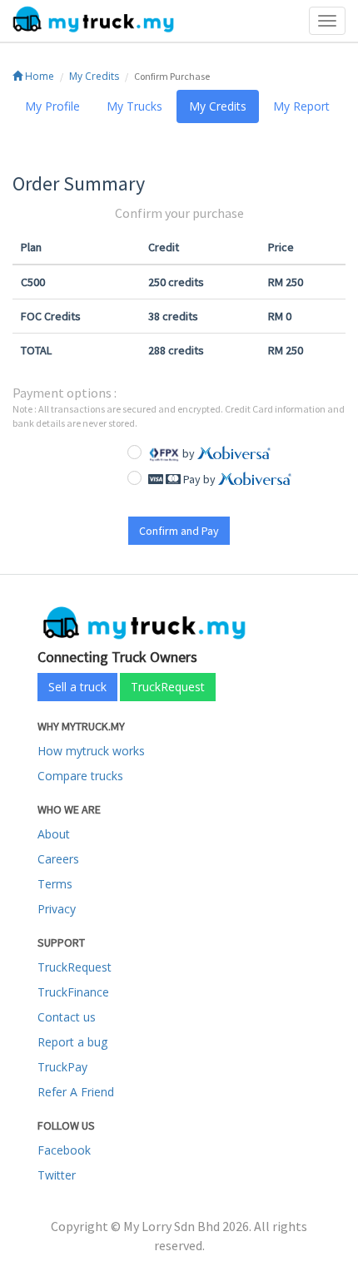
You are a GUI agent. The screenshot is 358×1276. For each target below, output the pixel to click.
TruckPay (62, 1067)
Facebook (64, 1150)
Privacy (56, 909)
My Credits (94, 76)
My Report (301, 106)
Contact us (66, 1017)
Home (38, 76)
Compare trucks (80, 776)
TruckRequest (168, 687)
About (53, 834)
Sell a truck (77, 687)
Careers (58, 859)
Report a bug (72, 1042)
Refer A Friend (75, 1092)
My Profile (52, 106)
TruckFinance (73, 992)
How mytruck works (91, 751)
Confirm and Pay (179, 530)
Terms (54, 884)
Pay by (199, 479)
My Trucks (134, 106)
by (188, 453)
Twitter (56, 1175)
